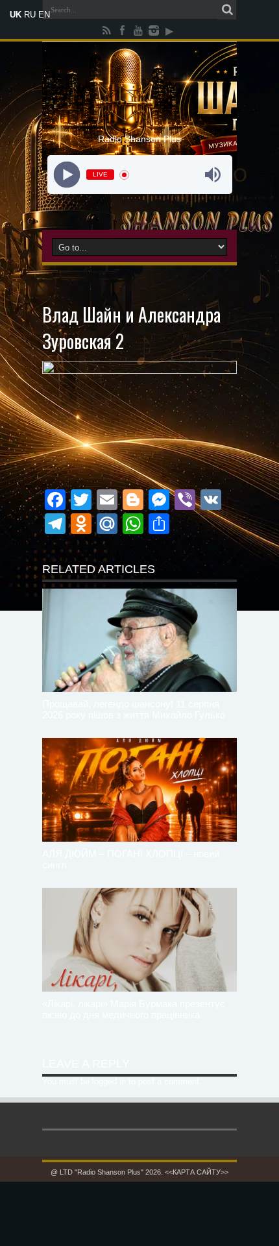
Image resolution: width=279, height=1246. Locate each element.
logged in (109, 1081)
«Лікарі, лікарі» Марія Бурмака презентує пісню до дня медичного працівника (133, 1009)
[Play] (66, 174)
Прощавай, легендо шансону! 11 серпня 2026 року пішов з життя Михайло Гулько (133, 709)
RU (30, 14)
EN (44, 14)
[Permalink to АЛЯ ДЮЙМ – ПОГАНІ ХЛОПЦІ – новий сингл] (139, 790)
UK (15, 14)
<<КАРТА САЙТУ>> (196, 1172)
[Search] (227, 9)
